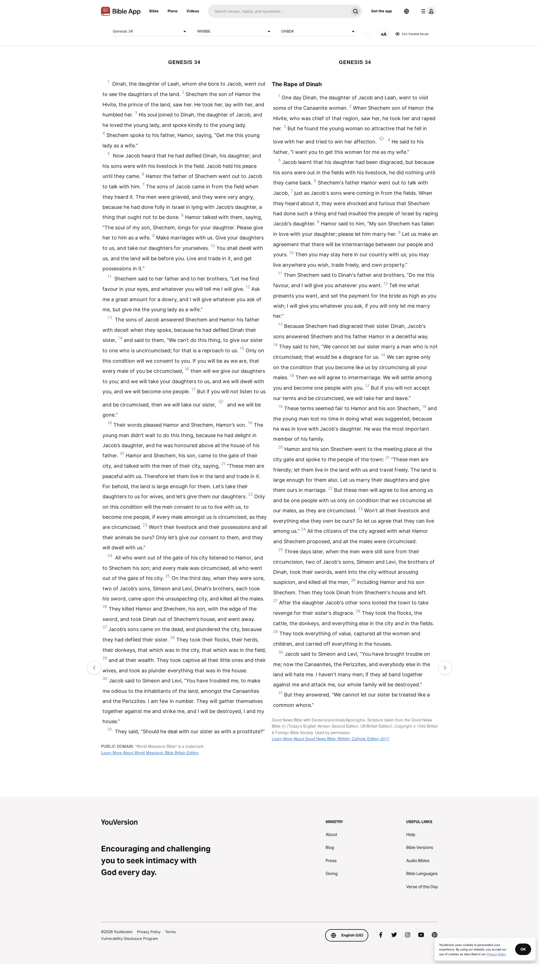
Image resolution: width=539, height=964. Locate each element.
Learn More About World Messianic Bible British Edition (150, 752)
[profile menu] (427, 11)
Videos (192, 11)
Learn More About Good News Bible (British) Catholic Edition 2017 (330, 738)
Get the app (381, 11)
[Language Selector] (406, 11)
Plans (172, 11)
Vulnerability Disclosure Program (129, 938)
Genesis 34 (123, 31)
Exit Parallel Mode (415, 34)
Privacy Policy (149, 931)
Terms (170, 931)
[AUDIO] (367, 33)
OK (523, 949)
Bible (154, 11)
